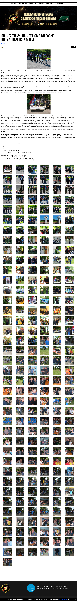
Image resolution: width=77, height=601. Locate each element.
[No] (75, 599)
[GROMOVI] (2, 47)
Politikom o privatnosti (63, 599)
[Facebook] (72, 47)
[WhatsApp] (74, 47)
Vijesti (4, 43)
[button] (65, 3)
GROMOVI (9, 47)
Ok (68, 599)
